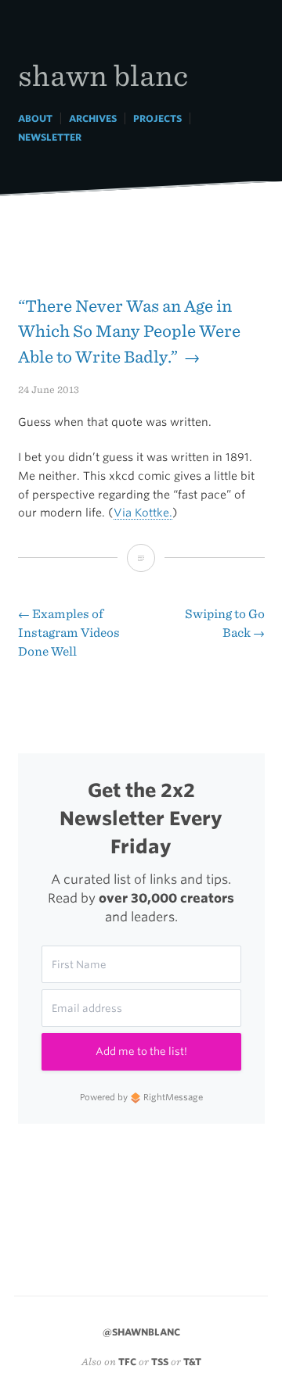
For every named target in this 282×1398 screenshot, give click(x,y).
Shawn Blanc (103, 75)
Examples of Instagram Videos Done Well (69, 632)
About (35, 118)
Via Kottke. (143, 512)
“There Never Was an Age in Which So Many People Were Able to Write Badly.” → (129, 331)
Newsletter (49, 137)
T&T (192, 1362)
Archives (93, 118)
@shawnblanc (141, 1332)
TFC (127, 1362)
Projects (157, 118)
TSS (159, 1362)
